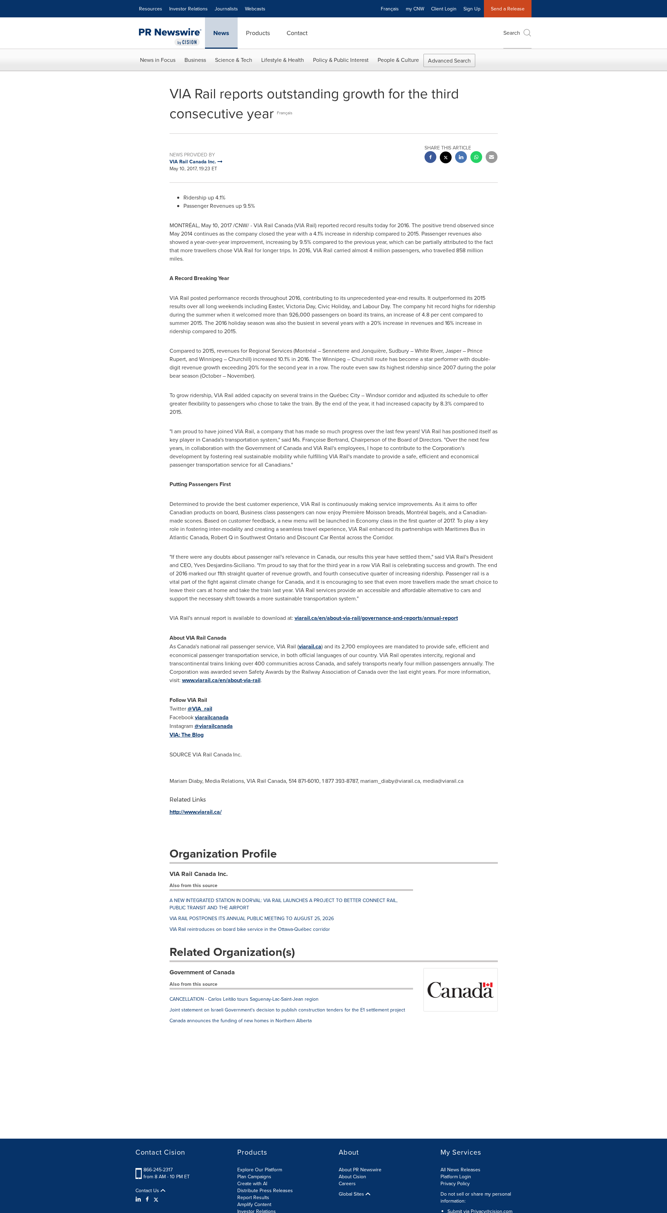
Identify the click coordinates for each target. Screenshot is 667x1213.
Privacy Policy (455, 1183)
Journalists (226, 8)
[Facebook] (147, 1199)
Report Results (253, 1197)
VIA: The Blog (187, 735)
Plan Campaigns (254, 1176)
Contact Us (147, 1190)
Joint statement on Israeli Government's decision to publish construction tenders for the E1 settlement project (287, 1009)
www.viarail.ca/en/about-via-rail (221, 680)
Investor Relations (188, 8)
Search (511, 32)
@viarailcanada (214, 726)
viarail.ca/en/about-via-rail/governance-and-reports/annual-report (376, 618)
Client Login (443, 8)
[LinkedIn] (139, 1199)
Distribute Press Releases (265, 1190)
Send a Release (508, 8)
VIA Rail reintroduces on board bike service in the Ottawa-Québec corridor (250, 929)
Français (390, 8)
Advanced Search (449, 60)
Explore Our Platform (259, 1169)
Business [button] (195, 60)
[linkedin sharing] (461, 158)
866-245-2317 (158, 1169)
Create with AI (252, 1183)
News (221, 33)
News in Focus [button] (157, 60)
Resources (150, 8)
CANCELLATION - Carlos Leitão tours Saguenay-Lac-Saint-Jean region (244, 998)
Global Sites (352, 1193)
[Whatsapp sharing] (476, 158)
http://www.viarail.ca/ (196, 812)
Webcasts (255, 8)
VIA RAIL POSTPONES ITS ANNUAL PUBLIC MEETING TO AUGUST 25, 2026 (252, 918)
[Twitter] (156, 1199)
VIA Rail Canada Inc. (199, 873)
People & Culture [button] (398, 60)
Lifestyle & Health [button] (282, 60)
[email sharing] (491, 158)
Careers (347, 1183)
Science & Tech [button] (233, 60)
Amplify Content (254, 1204)
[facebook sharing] (430, 158)
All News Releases (460, 1169)
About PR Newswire (360, 1169)
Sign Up (471, 8)
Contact (297, 32)
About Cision (352, 1176)
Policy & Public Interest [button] (341, 60)
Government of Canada (202, 972)
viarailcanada (212, 717)
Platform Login (455, 1176)
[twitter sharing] (446, 158)
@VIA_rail (200, 709)
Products (258, 32)
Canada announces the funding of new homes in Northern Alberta (241, 1020)
